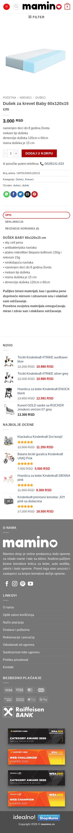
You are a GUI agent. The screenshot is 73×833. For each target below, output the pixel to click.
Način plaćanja (13, 622)
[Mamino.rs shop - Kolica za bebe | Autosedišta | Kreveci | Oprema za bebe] (42, 6)
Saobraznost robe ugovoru (21, 652)
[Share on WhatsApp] (6, 194)
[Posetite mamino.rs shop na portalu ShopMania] (49, 817)
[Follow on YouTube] (30, 584)
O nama (8, 607)
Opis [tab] (8, 215)
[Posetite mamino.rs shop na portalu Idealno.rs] (24, 817)
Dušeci (40, 97)
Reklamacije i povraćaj (18, 637)
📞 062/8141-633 (52, 163)
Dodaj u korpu (39, 153)
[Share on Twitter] (20, 194)
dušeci (17, 185)
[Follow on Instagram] (14, 584)
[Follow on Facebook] (7, 584)
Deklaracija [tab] (14, 221)
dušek (25, 185)
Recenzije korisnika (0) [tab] (22, 228)
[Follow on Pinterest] (22, 584)
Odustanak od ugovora (18, 644)
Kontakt (8, 667)
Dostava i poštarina (16, 629)
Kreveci (26, 97)
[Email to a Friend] (27, 194)
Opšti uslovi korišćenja (18, 615)
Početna (9, 97)
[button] (6, 7)
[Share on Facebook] (13, 194)
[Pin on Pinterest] (34, 194)
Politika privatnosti (15, 659)
